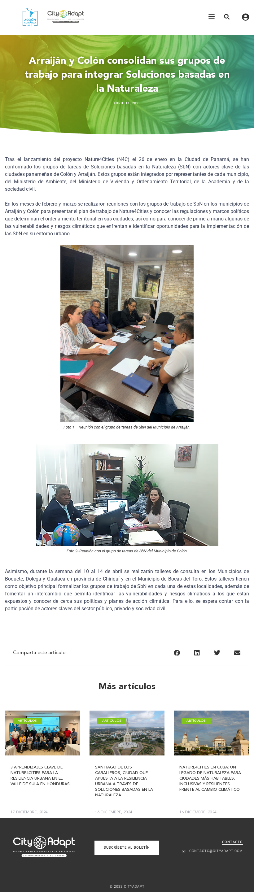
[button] (211, 16)
